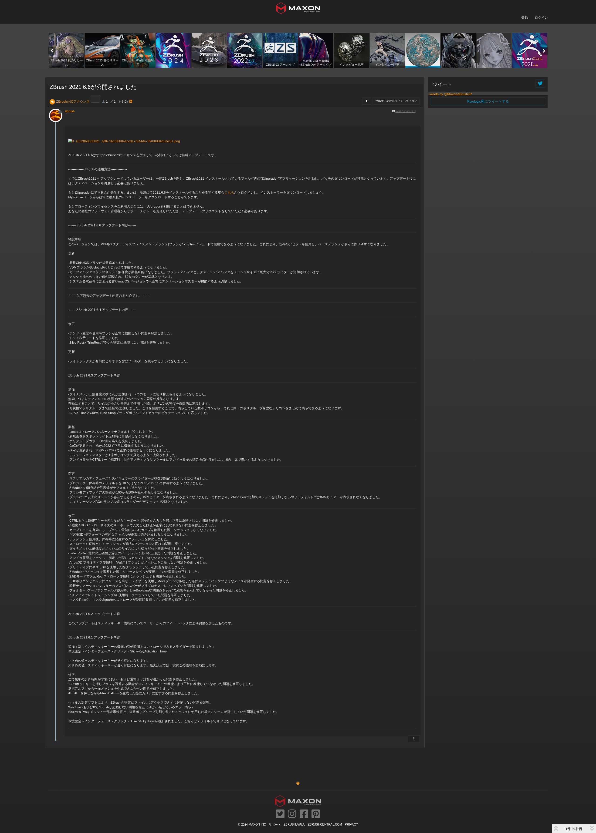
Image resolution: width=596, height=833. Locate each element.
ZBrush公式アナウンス (73, 101)
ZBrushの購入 (294, 824)
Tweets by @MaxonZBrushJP (450, 94)
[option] (66, 50)
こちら (229, 192)
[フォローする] (540, 84)
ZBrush (69, 111)
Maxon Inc (257, 824)
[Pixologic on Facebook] (304, 814)
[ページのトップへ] (298, 783)
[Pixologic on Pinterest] (316, 814)
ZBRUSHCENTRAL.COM (325, 824)
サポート (275, 824)
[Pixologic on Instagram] (292, 814)
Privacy (351, 824)
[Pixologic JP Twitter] (280, 814)
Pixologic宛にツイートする (488, 101)
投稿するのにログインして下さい (396, 101)
